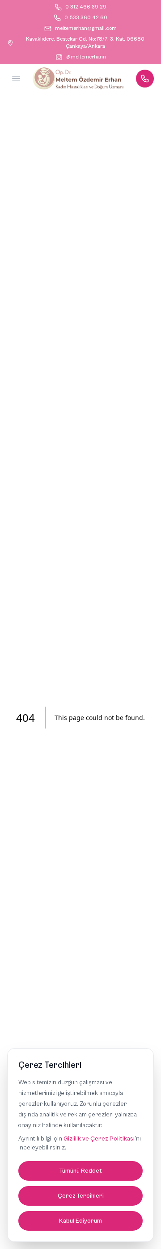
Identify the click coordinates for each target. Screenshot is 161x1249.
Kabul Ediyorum (80, 1220)
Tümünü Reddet (80, 1170)
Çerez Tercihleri (81, 1195)
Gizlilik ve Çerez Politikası (99, 1138)
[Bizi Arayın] (145, 78)
